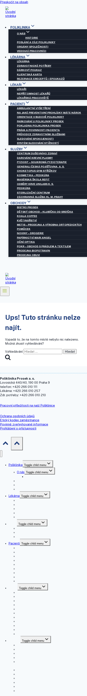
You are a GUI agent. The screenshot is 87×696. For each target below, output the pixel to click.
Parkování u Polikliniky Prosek (40, 121)
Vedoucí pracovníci (31, 50)
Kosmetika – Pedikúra (33, 175)
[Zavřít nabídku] (1, 453)
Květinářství (27, 220)
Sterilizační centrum (33, 192)
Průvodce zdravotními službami (41, 134)
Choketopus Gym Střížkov (36, 170)
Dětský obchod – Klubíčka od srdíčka (45, 211)
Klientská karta (29, 74)
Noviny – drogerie (30, 233)
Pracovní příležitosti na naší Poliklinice (27, 405)
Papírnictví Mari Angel (34, 237)
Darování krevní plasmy (35, 157)
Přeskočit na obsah (14, 2)
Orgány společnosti (32, 46)
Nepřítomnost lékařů (33, 93)
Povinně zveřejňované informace (24, 424)
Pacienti (14, 543)
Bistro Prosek (27, 207)
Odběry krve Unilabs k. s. (35, 183)
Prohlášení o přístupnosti (18, 428)
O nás (20, 472)
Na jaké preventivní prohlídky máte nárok (49, 112)
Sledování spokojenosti (35, 138)
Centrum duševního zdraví (37, 153)
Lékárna (23, 61)
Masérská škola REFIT (33, 179)
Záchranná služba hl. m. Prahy (40, 196)
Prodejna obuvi (28, 255)
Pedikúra (23, 188)
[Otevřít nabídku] (5, 291)
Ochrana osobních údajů (17, 416)
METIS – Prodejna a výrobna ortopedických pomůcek (49, 226)
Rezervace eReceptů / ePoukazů (41, 78)
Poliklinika (15, 465)
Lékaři (21, 89)
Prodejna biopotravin (33, 250)
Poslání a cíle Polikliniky (36, 42)
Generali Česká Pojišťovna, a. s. (40, 166)
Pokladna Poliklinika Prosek (39, 125)
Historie (31, 37)
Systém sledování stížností (38, 143)
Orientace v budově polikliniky (40, 116)
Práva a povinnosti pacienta (38, 130)
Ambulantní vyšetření (34, 108)
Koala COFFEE (27, 216)
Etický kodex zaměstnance (19, 420)
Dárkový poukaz (29, 70)
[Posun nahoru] (5, 443)
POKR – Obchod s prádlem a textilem (44, 246)
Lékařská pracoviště (33, 97)
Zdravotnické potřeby (34, 65)
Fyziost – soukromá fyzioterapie (42, 162)
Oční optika (26, 241)
